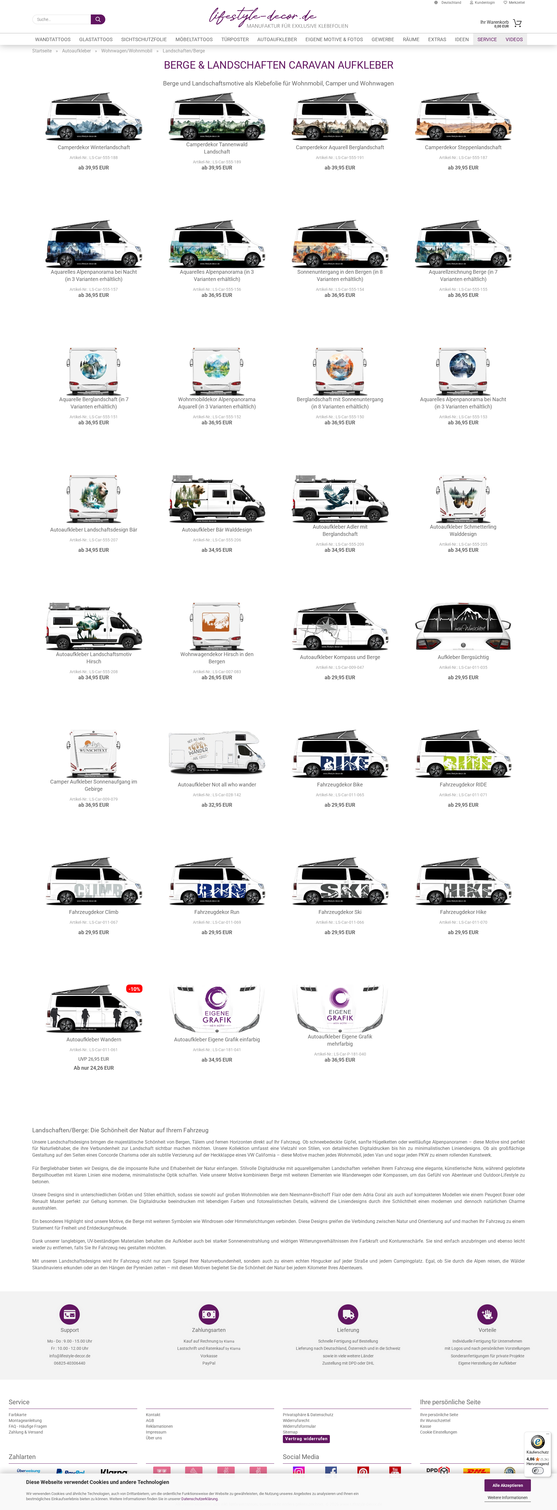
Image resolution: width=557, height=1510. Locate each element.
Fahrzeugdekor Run (216, 912)
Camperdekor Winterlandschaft (94, 147)
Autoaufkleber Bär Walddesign (217, 530)
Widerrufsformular (299, 1426)
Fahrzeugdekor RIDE (463, 785)
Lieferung (348, 1330)
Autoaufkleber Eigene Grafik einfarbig (217, 1039)
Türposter (235, 39)
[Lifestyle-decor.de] (278, 17)
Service (487, 39)
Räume (411, 39)
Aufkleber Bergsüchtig (463, 657)
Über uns (154, 1438)
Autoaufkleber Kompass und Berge (340, 657)
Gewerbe (383, 39)
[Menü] (547, 1435)
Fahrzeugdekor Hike (463, 912)
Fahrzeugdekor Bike (340, 785)
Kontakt (153, 1414)
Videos (514, 39)
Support (70, 1330)
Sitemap (290, 1432)
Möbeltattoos (194, 39)
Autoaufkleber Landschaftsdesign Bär (93, 530)
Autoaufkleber (277, 39)
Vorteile (487, 1330)
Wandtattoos (52, 39)
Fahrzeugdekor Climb (93, 912)
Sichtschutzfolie (144, 39)
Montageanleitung (25, 1420)
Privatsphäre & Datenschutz (308, 1414)
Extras (437, 39)
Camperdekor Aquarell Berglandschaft (340, 147)
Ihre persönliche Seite (439, 1414)
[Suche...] (98, 19)
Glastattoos (96, 39)
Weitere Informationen (508, 1497)
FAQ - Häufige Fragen (28, 1426)
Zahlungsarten (209, 1330)
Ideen (462, 39)
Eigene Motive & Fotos (334, 39)
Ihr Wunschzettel (435, 1420)
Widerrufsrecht (296, 1420)
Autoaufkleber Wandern (93, 1039)
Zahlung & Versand (26, 1432)
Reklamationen (159, 1426)
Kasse (425, 1426)
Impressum (156, 1432)
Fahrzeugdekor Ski (340, 912)
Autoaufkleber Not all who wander (217, 785)
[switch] (538, 1470)
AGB (150, 1420)
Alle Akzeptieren (508, 1485)
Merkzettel (516, 3)
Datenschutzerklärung (199, 1499)
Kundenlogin (484, 3)
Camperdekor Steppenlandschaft (463, 147)
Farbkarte (17, 1414)
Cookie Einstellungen (438, 1432)
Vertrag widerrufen (306, 1438)
